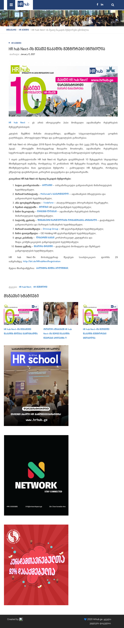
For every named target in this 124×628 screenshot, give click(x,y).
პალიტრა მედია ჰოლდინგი (52, 268)
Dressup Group (50, 229)
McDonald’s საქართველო (55, 194)
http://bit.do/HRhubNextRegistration (42, 261)
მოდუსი (43, 207)
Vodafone (48, 202)
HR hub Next (25, 287)
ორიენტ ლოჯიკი (47, 211)
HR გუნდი (16, 43)
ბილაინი (47, 185)
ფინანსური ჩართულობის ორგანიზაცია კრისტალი (67, 220)
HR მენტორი (40, 287)
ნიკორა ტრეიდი (43, 246)
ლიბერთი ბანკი (45, 237)
